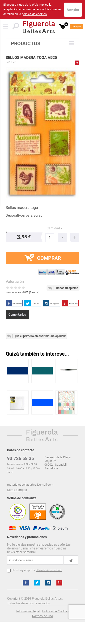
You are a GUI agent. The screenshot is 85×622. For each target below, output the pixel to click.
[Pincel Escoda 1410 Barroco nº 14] (66, 370)
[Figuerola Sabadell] (39, 27)
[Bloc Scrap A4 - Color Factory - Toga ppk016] (66, 402)
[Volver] (77, 63)
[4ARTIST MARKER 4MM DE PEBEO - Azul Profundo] (17, 370)
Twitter (36, 303)
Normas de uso (42, 616)
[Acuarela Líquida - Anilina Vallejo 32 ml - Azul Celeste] (42, 402)
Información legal (28, 611)
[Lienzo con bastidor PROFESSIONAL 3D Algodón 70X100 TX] (17, 402)
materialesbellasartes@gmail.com (30, 484)
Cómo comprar (17, 490)
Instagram (54, 303)
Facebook (17, 303)
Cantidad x (54, 228)
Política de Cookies (55, 611)
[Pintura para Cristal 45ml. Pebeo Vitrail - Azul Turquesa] (42, 370)
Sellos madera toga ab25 (31, 57)
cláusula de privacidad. (49, 570)
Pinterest (73, 303)
